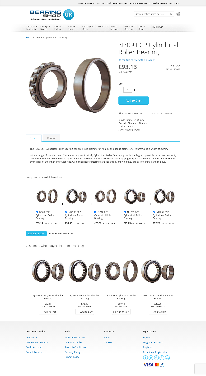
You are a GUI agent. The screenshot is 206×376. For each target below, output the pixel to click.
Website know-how (75, 337)
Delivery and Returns (37, 342)
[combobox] (154, 13)
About (107, 337)
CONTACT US (103, 3)
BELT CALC (174, 3)
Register (147, 347)
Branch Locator (34, 352)
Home (28, 37)
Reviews (51, 138)
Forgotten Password (153, 342)
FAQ (154, 3)
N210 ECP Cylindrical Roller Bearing (103, 215)
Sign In (146, 337)
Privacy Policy (72, 356)
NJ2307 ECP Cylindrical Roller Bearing (48, 297)
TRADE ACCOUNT (119, 3)
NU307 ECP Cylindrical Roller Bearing (157, 297)
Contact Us (31, 337)
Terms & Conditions (75, 347)
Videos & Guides (73, 342)
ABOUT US (90, 3)
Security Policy (72, 352)
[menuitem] (32, 27)
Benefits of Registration (155, 352)
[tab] (34, 138)
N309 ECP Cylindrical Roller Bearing (45, 215)
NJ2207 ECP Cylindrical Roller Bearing (162, 215)
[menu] (103, 28)
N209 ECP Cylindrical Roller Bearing (121, 297)
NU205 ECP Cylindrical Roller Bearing (133, 215)
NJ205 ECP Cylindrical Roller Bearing (85, 297)
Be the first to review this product (136, 59)
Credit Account (34, 347)
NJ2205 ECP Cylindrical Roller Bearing (74, 215)
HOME (80, 3)
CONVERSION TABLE (140, 3)
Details (33, 138)
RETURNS (162, 3)
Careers (108, 342)
